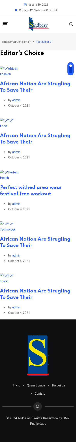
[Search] (71, 24)
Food (3, 126)
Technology (8, 229)
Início (16, 385)
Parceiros (58, 385)
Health (4, 178)
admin (16, 100)
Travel (4, 281)
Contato (40, 393)
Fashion (5, 74)
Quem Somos (36, 385)
